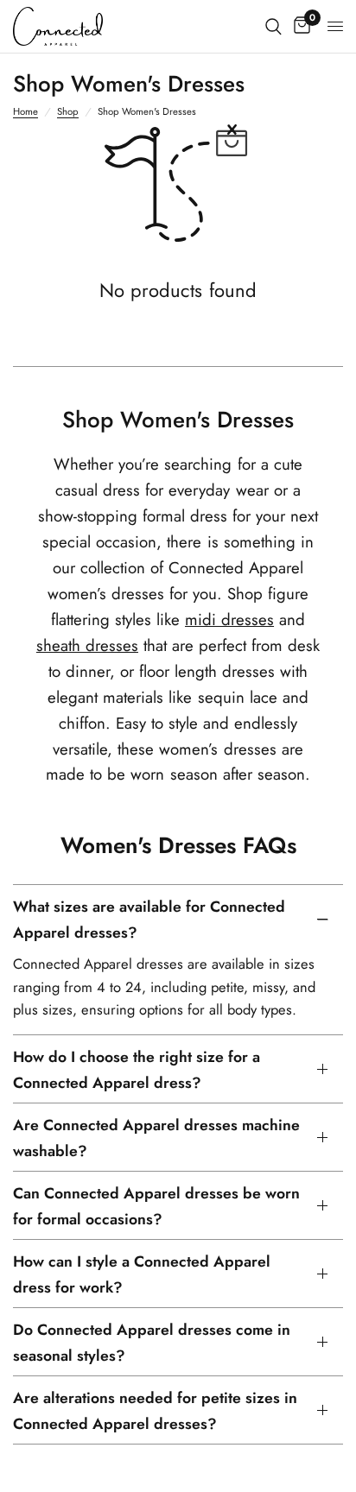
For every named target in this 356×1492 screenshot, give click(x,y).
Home (25, 111)
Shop (68, 111)
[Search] (273, 26)
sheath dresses (87, 645)
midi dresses (229, 619)
